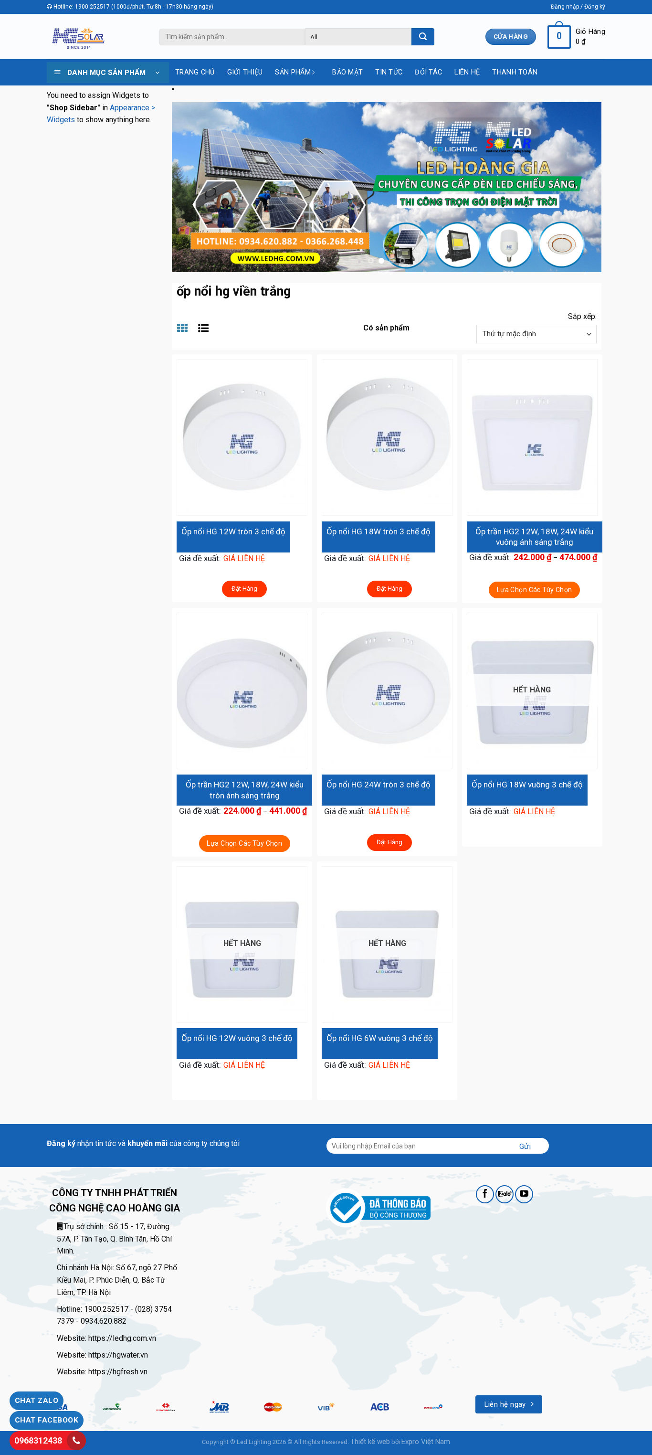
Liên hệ (467, 72)
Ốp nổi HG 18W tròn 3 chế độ (378, 531)
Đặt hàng (244, 588)
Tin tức (388, 72)
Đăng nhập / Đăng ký (578, 6)
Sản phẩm (292, 72)
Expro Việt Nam (425, 1441)
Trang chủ (195, 72)
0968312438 (38, 1440)
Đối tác (428, 72)
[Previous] (192, 187)
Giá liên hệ (244, 558)
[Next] (580, 187)
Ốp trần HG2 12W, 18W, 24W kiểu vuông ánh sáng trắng (534, 537)
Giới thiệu (245, 72)
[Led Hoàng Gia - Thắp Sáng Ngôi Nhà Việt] (78, 37)
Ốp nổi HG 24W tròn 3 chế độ (378, 784)
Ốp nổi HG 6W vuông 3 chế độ (379, 1038)
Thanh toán (514, 72)
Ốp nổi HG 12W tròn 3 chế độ (233, 531)
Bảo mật (347, 72)
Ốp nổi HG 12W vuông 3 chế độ (237, 1038)
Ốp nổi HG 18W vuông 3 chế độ (527, 784)
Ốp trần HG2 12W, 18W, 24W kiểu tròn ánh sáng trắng (245, 790)
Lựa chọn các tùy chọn (534, 590)
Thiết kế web (370, 1441)
